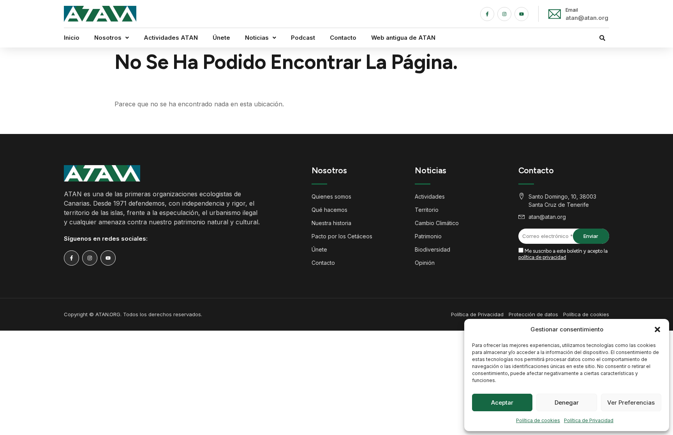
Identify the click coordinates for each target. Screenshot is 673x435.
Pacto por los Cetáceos (342, 236)
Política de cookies (538, 420)
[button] (657, 329)
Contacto (343, 37)
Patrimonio (428, 236)
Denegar (567, 402)
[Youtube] (521, 14)
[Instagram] (504, 14)
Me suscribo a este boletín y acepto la (563, 254)
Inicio (71, 37)
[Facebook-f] (487, 14)
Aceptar (502, 402)
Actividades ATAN (171, 37)
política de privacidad (542, 257)
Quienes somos (331, 196)
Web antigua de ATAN (403, 37)
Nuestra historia (331, 223)
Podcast (303, 37)
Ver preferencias (631, 402)
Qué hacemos (329, 209)
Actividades (430, 196)
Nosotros (108, 37)
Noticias (257, 37)
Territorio (427, 209)
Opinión (425, 262)
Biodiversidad (432, 249)
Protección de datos (533, 314)
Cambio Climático (437, 223)
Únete (221, 37)
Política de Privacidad (588, 420)
